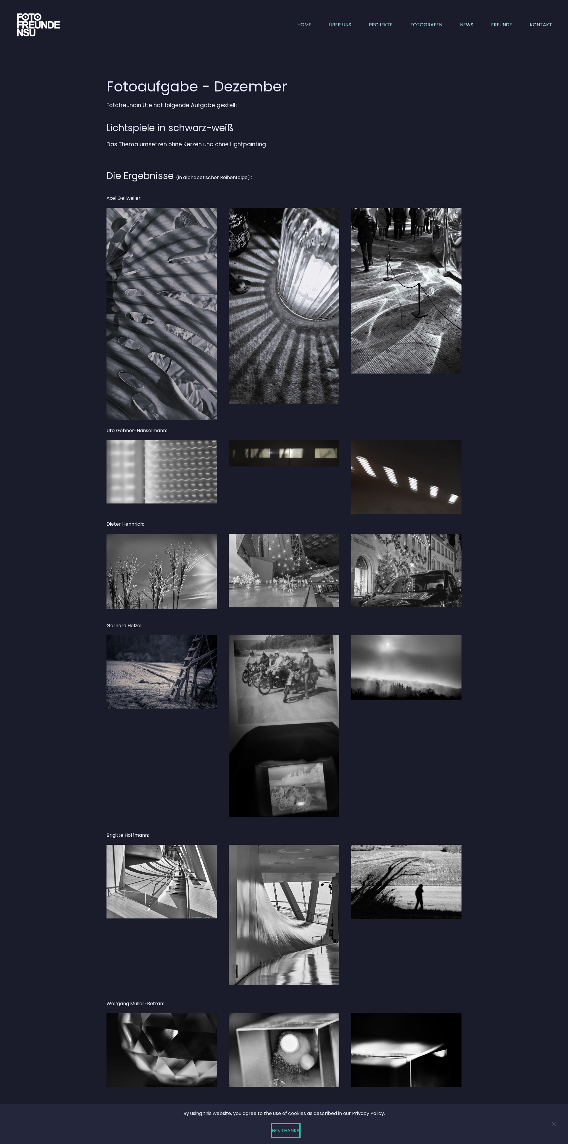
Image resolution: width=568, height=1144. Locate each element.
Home (304, 24)
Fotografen (426, 24)
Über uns (340, 24)
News (466, 24)
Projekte (381, 24)
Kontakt (541, 24)
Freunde (501, 24)
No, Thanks (285, 1130)
